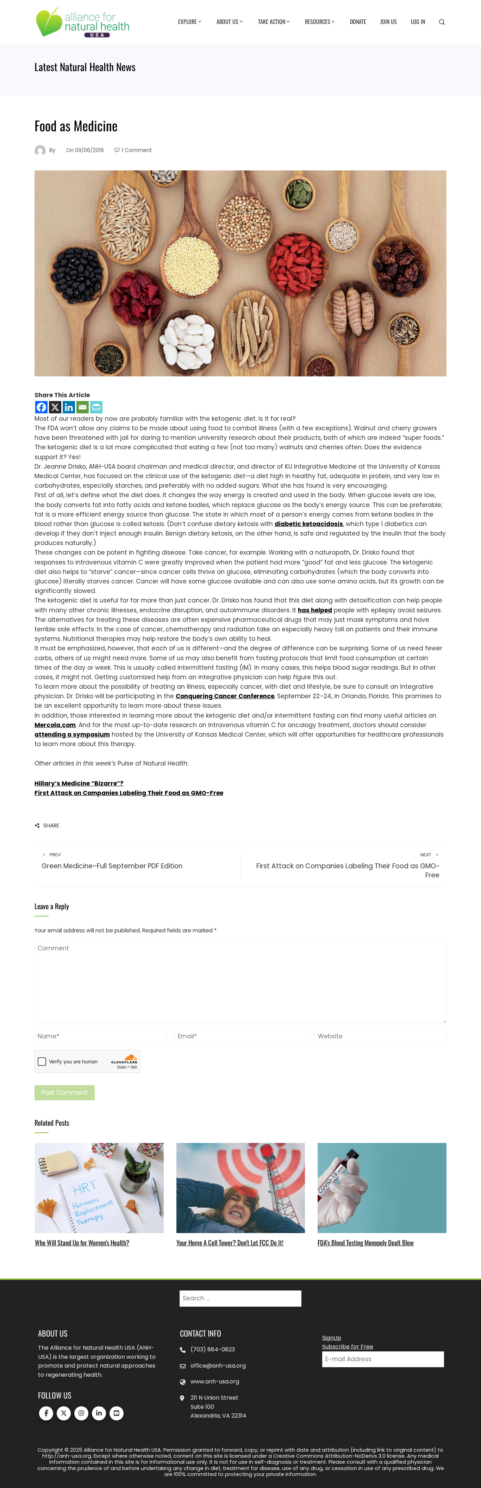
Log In (418, 21)
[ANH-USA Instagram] (81, 1413)
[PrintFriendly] (96, 407)
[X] (55, 407)
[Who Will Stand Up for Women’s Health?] (99, 1187)
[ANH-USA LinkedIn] (99, 1413)
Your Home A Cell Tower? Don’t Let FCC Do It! (229, 1242)
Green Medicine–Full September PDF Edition (112, 861)
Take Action (271, 21)
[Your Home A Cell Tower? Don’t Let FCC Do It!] (240, 1187)
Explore (187, 21)
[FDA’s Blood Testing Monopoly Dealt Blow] (382, 1187)
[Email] (82, 407)
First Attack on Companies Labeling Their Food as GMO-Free (347, 866)
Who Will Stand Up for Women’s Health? (82, 1242)
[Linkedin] (69, 407)
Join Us (388, 21)
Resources (317, 21)
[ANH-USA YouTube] (117, 1413)
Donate (358, 21)
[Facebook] (41, 407)
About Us (227, 21)
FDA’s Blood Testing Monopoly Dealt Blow (366, 1242)
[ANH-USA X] (64, 1413)
